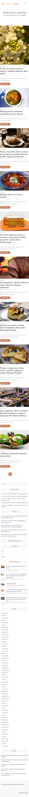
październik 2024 (5, 658)
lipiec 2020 (4, 731)
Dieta (2, 551)
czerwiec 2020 (5, 734)
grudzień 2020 (5, 720)
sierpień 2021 (5, 701)
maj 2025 (4, 646)
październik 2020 (5, 724)
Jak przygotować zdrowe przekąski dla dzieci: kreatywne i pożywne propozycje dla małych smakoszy (14, 413)
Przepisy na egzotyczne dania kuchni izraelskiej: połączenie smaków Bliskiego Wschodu (12, 370)
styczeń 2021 (5, 717)
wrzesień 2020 (5, 727)
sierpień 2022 (5, 672)
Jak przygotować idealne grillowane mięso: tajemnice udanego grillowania (14, 285)
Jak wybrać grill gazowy (11, 583)
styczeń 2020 (5, 746)
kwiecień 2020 (5, 739)
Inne (2, 554)
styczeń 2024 (5, 663)
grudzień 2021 (5, 691)
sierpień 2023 (5, 667)
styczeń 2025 (5, 656)
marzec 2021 (5, 712)
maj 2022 (4, 679)
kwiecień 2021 (5, 710)
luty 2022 (4, 686)
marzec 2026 (5, 622)
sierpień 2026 (5, 613)
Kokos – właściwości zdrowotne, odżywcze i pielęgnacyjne (15, 496)
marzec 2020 (5, 741)
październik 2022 (5, 670)
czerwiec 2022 (5, 677)
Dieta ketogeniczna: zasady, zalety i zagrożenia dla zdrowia (15, 502)
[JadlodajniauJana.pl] (10, 3)
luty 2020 (4, 743)
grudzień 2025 (5, 629)
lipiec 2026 (4, 615)
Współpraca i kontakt (23, 792)
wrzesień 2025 (5, 637)
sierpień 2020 (5, 729)
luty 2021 (4, 715)
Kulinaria (2, 66)
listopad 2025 (5, 632)
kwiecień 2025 (5, 648)
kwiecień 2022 (5, 682)
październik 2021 (5, 696)
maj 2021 (4, 708)
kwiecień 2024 (5, 660)
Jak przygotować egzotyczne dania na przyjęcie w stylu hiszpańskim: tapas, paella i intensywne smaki (17, 599)
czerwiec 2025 (5, 644)
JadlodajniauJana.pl (12, 784)
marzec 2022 (5, 684)
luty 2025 (4, 653)
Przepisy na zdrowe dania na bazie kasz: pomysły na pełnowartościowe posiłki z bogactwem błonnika (14, 154)
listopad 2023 (5, 665)
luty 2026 (4, 625)
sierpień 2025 (5, 639)
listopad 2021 (5, 693)
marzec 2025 (5, 651)
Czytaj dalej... (5, 83)
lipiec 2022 (4, 674)
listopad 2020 (5, 722)
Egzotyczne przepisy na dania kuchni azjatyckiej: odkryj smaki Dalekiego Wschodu (12, 327)
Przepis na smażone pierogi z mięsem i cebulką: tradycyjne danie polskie (14, 71)
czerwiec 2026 (5, 618)
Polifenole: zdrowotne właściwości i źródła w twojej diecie (14, 493)
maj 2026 (4, 620)
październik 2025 (5, 634)
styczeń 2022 (5, 689)
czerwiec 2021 (5, 705)
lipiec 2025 (4, 641)
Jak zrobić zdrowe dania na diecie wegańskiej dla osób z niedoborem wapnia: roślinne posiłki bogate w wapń (16, 575)
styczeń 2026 (5, 627)
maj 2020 (4, 736)
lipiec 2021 (4, 703)
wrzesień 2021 (5, 698)
